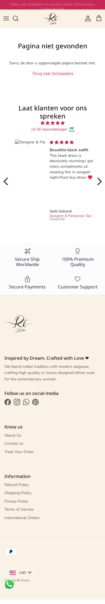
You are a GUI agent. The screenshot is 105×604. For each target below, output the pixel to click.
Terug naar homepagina (52, 73)
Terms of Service (18, 509)
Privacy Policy (16, 501)
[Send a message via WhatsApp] (9, 584)
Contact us (13, 443)
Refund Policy (16, 484)
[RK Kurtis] (52, 18)
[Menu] (6, 18)
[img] (52, 123)
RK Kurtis (23, 580)
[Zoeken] (18, 18)
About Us (12, 435)
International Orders (22, 517)
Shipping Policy (17, 493)
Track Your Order (19, 451)
